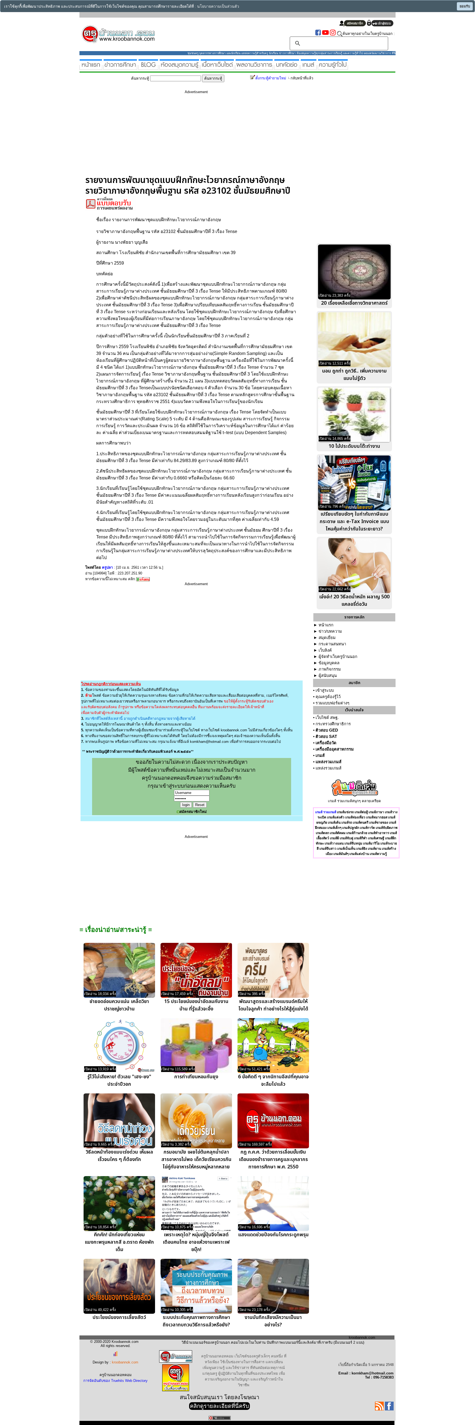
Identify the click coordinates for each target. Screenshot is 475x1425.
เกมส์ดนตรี (360, 822)
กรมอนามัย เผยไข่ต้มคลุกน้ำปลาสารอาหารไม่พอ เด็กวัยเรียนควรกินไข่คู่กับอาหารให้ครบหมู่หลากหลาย (196, 1159)
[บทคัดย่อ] (286, 67)
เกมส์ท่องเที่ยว (355, 817)
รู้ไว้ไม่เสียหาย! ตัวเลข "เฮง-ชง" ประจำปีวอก (119, 1080)
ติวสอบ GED (327, 730)
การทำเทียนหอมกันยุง (196, 1076)
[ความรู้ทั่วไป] (333, 67)
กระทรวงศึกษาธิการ (333, 724)
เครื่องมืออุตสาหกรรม (335, 749)
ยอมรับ (465, 6)
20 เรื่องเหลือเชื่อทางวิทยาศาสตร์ (354, 303)
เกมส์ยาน (374, 849)
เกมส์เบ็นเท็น (346, 849)
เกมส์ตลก (322, 833)
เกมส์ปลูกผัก (350, 828)
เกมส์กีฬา (360, 838)
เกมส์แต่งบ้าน (359, 854)
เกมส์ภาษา (376, 812)
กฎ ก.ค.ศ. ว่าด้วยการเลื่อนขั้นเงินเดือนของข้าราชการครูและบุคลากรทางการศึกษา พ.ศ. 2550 (273, 1159)
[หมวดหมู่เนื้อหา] (217, 67)
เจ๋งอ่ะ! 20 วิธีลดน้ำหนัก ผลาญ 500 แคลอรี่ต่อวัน (354, 600)
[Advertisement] (196, 136)
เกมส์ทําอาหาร (378, 833)
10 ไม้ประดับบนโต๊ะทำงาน (354, 446)
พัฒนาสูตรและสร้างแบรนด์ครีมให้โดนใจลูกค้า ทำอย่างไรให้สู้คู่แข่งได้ (273, 1005)
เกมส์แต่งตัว (335, 817)
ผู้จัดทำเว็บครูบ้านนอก (338, 656)
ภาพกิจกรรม (330, 669)
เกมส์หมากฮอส (376, 817)
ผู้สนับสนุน (328, 675)
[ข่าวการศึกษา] (120, 67)
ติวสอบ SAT (326, 736)
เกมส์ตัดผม (338, 833)
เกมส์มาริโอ (371, 843)
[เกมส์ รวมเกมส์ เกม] (308, 67)
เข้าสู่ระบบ (325, 690)
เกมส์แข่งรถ (345, 812)
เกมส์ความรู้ (378, 854)
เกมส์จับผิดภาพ (386, 828)
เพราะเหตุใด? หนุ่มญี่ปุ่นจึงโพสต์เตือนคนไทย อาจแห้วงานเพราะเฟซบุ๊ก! (196, 1242)
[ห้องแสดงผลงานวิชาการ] (254, 67)
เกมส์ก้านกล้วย (356, 833)
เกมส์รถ (346, 822)
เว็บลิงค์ (325, 650)
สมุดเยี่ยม (327, 637)
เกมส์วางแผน (334, 843)
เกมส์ (320, 755)
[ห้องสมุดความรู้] (179, 67)
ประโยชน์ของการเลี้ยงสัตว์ (119, 1317)
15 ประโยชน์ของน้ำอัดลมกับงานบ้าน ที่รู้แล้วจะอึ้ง (196, 1005)
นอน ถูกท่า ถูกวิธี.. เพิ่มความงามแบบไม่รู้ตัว (354, 374)
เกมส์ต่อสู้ (361, 812)
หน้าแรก (326, 625)
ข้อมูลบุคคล (329, 663)
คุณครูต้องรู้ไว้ (328, 697)
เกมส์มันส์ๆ (341, 854)
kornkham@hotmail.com (209, 742)
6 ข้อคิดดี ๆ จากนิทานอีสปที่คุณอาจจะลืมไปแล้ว (273, 1080)
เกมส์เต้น (334, 822)
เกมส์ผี (334, 838)
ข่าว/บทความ (330, 631)
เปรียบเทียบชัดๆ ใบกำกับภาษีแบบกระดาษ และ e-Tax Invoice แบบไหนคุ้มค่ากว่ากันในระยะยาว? (354, 521)
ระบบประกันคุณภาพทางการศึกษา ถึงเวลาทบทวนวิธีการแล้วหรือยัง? (196, 1321)
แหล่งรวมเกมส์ (328, 762)
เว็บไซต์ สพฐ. (327, 717)
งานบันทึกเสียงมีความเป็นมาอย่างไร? (273, 1321)
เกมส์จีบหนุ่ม (353, 843)
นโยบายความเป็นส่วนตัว (218, 6)
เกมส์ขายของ (378, 822)
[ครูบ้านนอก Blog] (148, 67)
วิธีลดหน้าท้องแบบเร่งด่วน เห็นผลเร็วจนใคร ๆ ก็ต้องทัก (119, 1155)
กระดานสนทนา (332, 644)
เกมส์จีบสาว (327, 849)
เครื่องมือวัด (326, 743)
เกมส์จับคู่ (346, 838)
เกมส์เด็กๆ (334, 828)
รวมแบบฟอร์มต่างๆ (332, 703)
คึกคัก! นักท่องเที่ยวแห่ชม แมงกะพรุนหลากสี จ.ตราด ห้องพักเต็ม (119, 1242)
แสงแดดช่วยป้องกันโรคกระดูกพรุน (273, 1234)
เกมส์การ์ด (367, 828)
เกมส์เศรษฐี (376, 838)
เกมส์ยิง (361, 849)
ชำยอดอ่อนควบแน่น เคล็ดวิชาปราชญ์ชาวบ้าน (119, 1005)
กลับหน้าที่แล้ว (302, 78)
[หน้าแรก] (90, 67)
